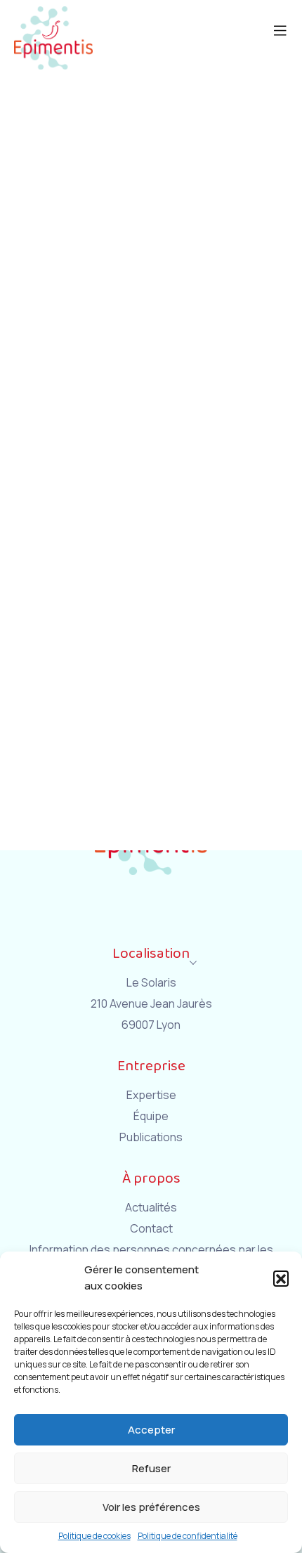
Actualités (151, 1207)
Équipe (151, 1116)
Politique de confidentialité (187, 1536)
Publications (151, 1137)
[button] (281, 1278)
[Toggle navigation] (287, 10)
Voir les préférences (151, 1507)
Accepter (151, 1429)
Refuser (151, 1468)
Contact (151, 1228)
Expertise (151, 1095)
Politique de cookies (94, 1536)
